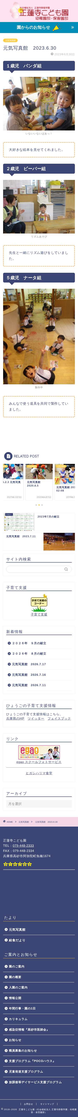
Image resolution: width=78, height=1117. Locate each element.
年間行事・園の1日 (22, 1008)
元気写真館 (10, 40)
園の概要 (15, 977)
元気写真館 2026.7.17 (29, 664)
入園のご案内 (18, 987)
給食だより (17, 940)
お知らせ (15, 1040)
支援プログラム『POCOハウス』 (32, 1061)
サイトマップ (47, 1104)
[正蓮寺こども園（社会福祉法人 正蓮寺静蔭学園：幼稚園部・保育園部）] (39, 19)
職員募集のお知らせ (23, 1050)
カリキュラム (18, 1019)
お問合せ (28, 1104)
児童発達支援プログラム (26, 1071)
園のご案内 (17, 966)
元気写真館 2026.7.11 (29, 685)
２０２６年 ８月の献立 (29, 653)
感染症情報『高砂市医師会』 (29, 1029)
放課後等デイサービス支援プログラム (35, 1082)
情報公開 (15, 998)
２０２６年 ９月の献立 (29, 643)
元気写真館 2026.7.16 (30, 674)
